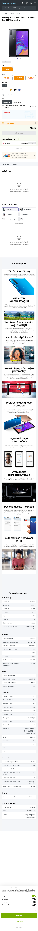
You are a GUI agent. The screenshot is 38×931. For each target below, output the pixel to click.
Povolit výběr (19, 921)
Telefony (6, 13)
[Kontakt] (23, 3)
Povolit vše (19, 915)
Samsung (12, 13)
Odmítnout (19, 927)
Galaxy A (18, 13)
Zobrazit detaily (30, 910)
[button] (19, 8)
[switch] (34, 899)
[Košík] (31, 3)
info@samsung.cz (30, 810)
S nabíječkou (17, 102)
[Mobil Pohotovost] (9, 3)
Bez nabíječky (7, 102)
